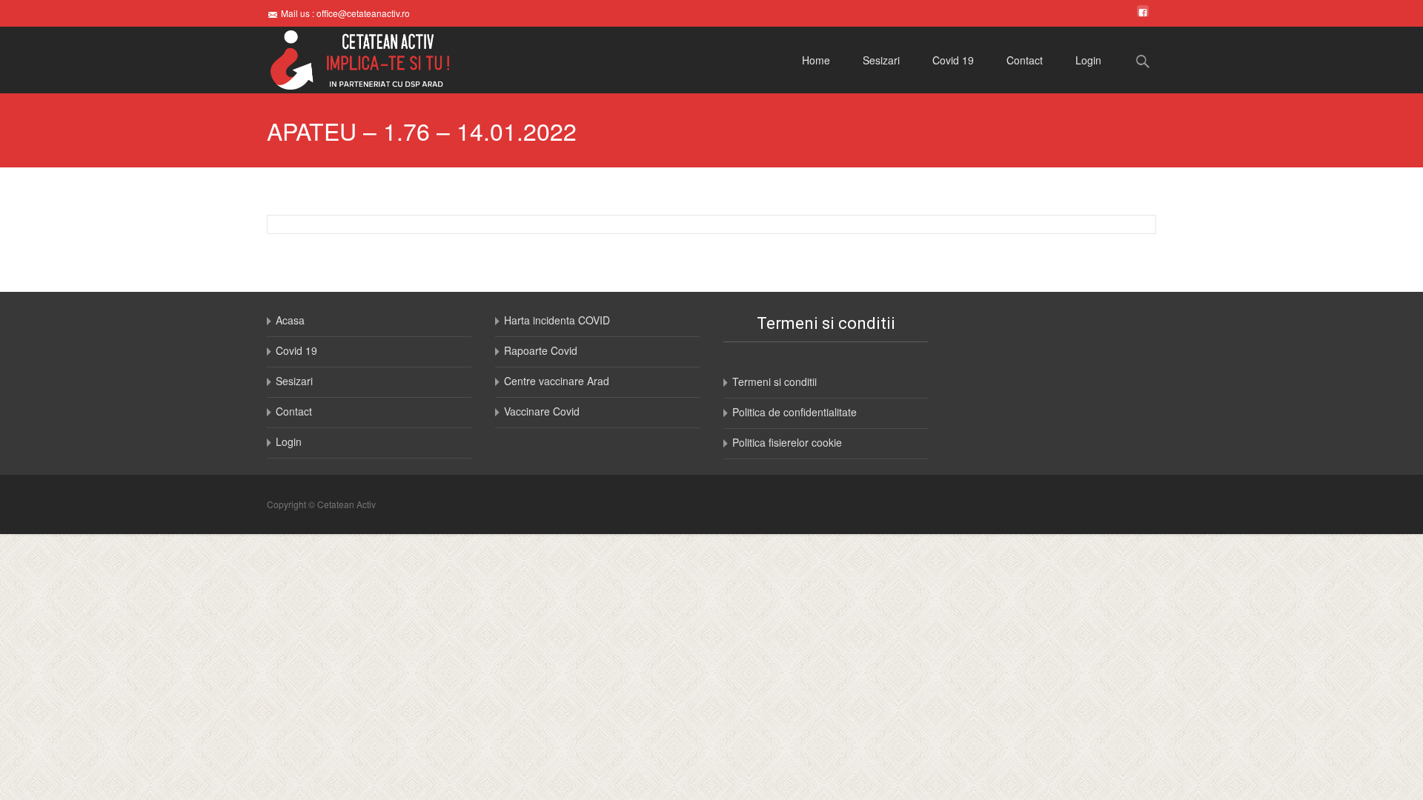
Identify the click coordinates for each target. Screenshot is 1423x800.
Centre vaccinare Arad (556, 380)
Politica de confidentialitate (794, 411)
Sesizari (881, 60)
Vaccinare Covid (542, 411)
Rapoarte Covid (540, 350)
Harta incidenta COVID (557, 320)
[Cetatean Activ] (348, 60)
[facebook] (1143, 12)
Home (816, 60)
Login (1088, 60)
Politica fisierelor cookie (787, 442)
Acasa (290, 320)
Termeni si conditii (774, 381)
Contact (1024, 60)
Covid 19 (953, 60)
